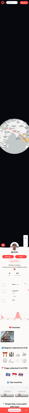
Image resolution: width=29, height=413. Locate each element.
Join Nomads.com (14, 410)
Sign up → (24, 2)
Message (8, 256)
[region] (14, 136)
